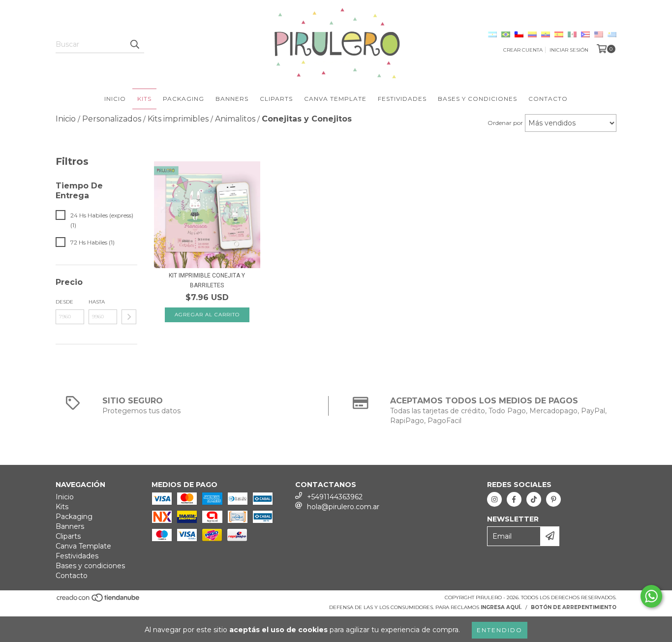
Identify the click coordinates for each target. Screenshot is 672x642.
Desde (64, 302)
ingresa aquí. (501, 607)
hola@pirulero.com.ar (343, 506)
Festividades (402, 98)
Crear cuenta (523, 50)
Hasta (97, 302)
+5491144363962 (335, 496)
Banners (231, 98)
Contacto (548, 98)
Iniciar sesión (569, 50)
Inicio (115, 98)
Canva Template (335, 98)
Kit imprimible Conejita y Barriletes (207, 280)
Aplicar (129, 316)
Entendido (499, 630)
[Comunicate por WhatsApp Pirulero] (651, 596)
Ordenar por (505, 122)
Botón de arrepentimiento (573, 607)
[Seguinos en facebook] (514, 499)
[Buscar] (134, 44)
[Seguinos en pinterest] (553, 499)
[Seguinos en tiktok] (533, 499)
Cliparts (276, 98)
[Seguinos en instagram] (494, 499)
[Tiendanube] (99, 600)
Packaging (183, 98)
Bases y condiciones (477, 98)
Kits (144, 98)
